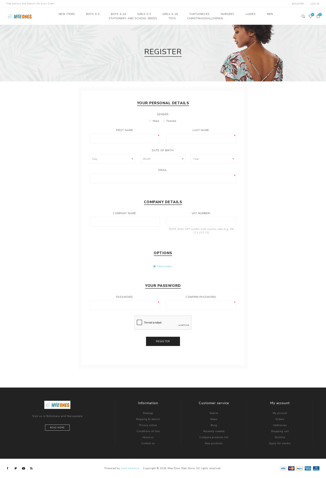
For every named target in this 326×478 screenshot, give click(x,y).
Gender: (163, 114)
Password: (125, 297)
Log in (315, 3)
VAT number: (201, 213)
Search (214, 413)
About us (148, 437)
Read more (57, 427)
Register (298, 3)
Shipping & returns (148, 419)
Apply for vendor (280, 443)
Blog (214, 425)
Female (171, 121)
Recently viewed (214, 431)
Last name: (201, 130)
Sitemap (148, 413)
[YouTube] (24, 468)
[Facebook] (8, 468)
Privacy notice (148, 425)
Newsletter (164, 266)
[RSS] (31, 468)
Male (156, 121)
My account (280, 413)
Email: (163, 170)
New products (214, 443)
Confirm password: (201, 297)
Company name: (125, 213)
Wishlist (279, 437)
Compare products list (213, 437)
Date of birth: (163, 150)
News (214, 419)
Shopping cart (280, 431)
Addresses (280, 425)
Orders (279, 419)
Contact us (148, 443)
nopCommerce (130, 468)
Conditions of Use (148, 431)
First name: (125, 130)
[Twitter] (16, 468)
